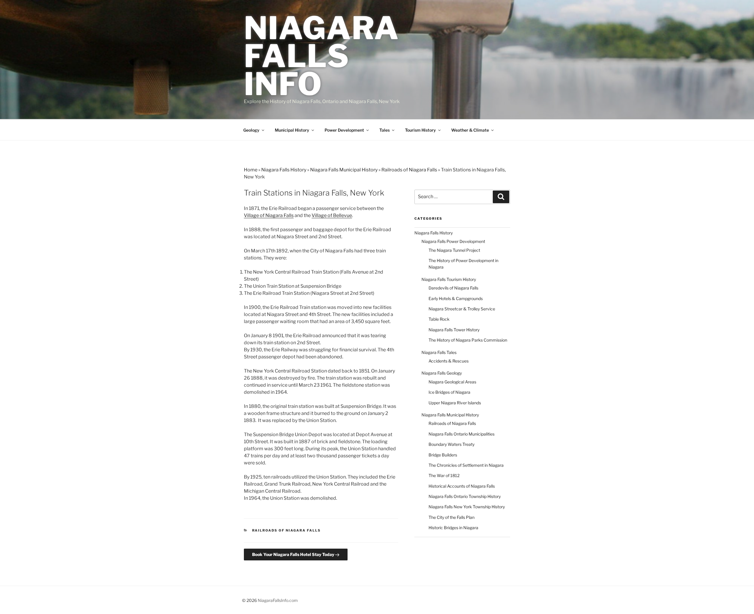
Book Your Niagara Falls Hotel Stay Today (293, 554)
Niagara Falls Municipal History (344, 170)
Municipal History (292, 130)
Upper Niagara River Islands (455, 402)
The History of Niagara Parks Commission (468, 339)
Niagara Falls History (283, 170)
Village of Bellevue (332, 215)
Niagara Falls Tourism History (448, 279)
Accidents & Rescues (449, 360)
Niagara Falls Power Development (453, 241)
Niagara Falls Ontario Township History (465, 496)
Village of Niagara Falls (269, 215)
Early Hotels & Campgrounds (456, 298)
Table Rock (439, 319)
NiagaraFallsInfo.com (278, 600)
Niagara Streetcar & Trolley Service (462, 308)
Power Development (344, 130)
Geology (251, 130)
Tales (384, 130)
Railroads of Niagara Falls (409, 170)
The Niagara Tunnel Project (454, 250)
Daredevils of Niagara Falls (453, 287)
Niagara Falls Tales (439, 352)
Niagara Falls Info (321, 56)
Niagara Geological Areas (452, 381)
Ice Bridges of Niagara (449, 392)
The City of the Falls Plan (451, 517)
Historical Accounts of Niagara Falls (462, 486)
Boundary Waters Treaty (451, 444)
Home (250, 170)
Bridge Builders (443, 454)
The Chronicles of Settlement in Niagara (466, 465)
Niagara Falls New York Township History (467, 506)
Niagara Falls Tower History (454, 329)
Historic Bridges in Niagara (453, 527)
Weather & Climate (470, 130)
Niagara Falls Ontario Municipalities (462, 433)
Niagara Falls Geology (441, 372)
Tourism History (420, 130)
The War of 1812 (444, 475)
